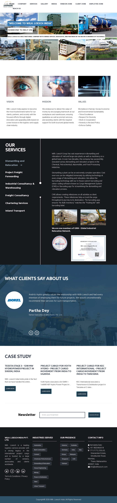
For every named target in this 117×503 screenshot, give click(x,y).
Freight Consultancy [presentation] (17, 196)
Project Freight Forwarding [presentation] (14, 175)
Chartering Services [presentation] (17, 203)
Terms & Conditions (12, 476)
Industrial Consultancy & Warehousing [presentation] (20, 186)
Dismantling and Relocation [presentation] (14, 163)
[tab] (20, 163)
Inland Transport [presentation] (15, 211)
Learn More (10, 388)
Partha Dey (39, 310)
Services (33, 4)
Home (11, 4)
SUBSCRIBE (94, 415)
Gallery (44, 4)
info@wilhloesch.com (99, 467)
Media (54, 4)
